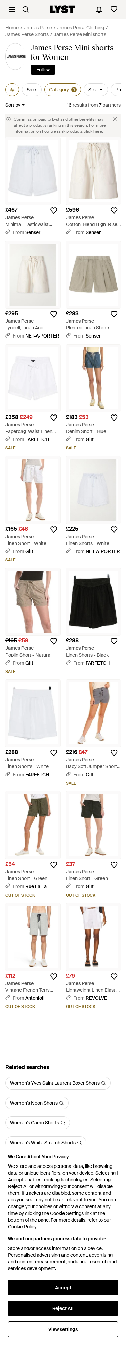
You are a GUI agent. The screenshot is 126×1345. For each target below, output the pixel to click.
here (97, 131)
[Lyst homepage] (62, 9)
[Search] (25, 9)
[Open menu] (12, 9)
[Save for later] (53, 210)
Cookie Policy (22, 1227)
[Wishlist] (114, 9)
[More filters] (12, 89)
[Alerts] (99, 9)
